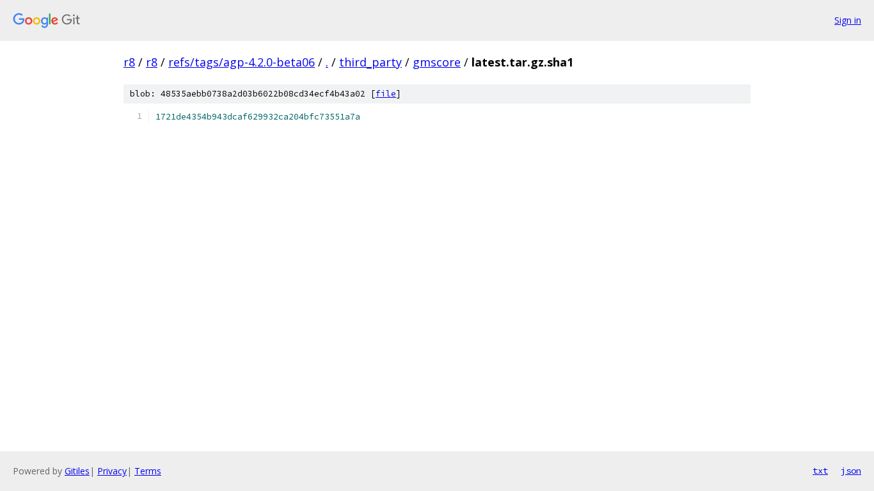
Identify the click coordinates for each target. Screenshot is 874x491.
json (851, 470)
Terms (147, 471)
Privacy (112, 471)
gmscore (437, 62)
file (386, 93)
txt (820, 470)
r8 (129, 62)
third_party (370, 62)
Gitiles (77, 471)
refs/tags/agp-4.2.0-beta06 (241, 62)
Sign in (847, 20)
